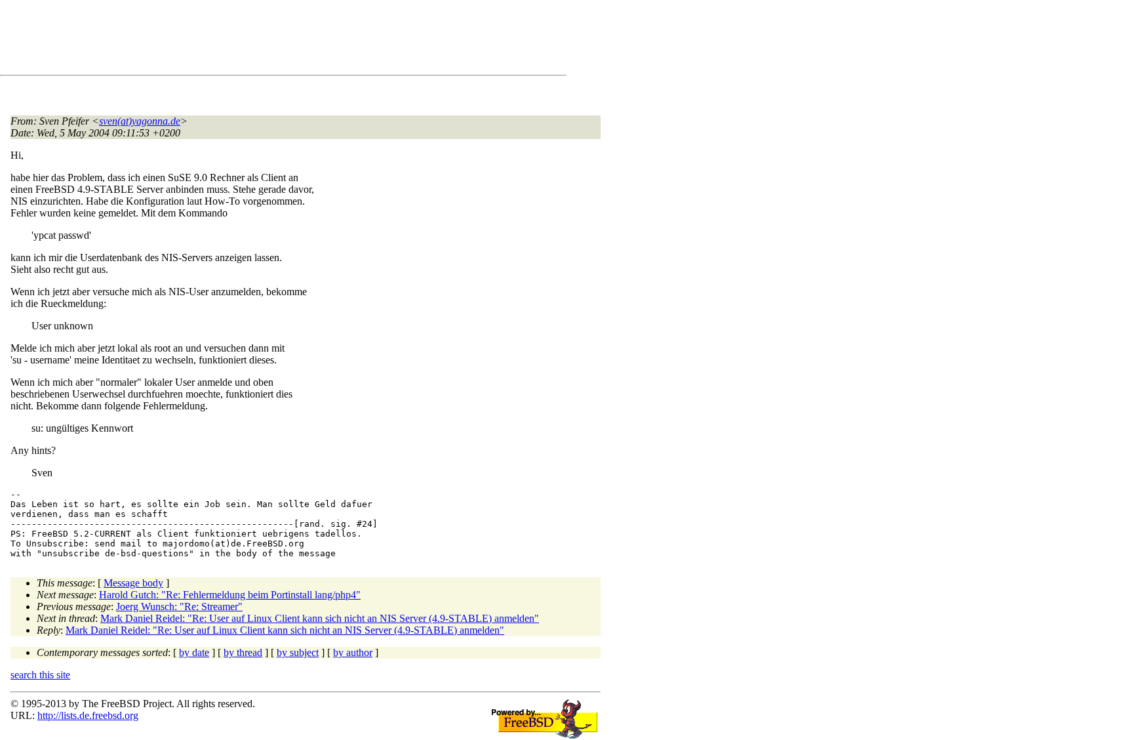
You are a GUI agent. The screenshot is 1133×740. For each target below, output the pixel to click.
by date (194, 652)
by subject (298, 652)
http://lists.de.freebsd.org (87, 715)
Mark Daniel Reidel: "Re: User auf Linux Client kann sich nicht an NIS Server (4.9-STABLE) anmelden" (319, 618)
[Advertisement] (249, 40)
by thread (243, 652)
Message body (133, 582)
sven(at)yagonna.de (139, 121)
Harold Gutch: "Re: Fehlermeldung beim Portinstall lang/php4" (230, 594)
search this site (40, 674)
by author (352, 652)
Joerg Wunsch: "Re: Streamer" (179, 606)
